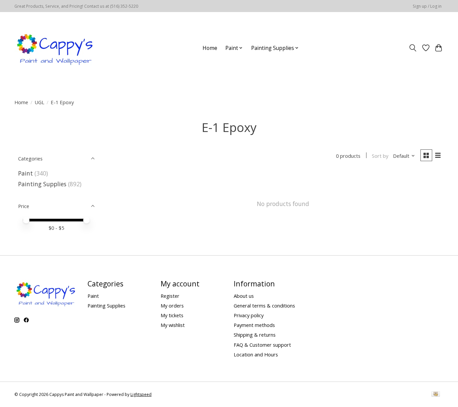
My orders (172, 305)
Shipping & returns (255, 334)
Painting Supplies (42, 184)
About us (244, 295)
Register (170, 295)
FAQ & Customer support (262, 344)
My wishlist (173, 325)
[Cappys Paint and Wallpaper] (55, 47)
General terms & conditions (264, 305)
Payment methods (254, 325)
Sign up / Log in (427, 6)
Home (210, 48)
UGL (39, 102)
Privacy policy (249, 315)
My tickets (172, 315)
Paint (25, 173)
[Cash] (436, 394)
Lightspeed (141, 394)
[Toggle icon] (413, 48)
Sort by (380, 155)
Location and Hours (256, 354)
